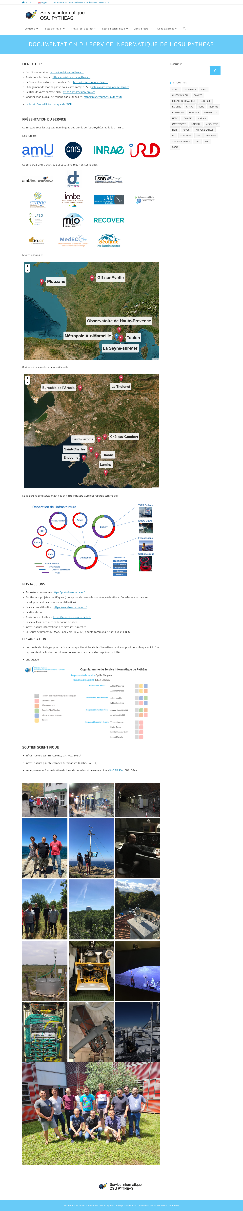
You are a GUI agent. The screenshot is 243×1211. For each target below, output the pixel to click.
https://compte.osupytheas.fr (90, 82)
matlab (202, 118)
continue (205, 101)
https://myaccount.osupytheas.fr (103, 97)
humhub (213, 107)
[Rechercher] (215, 70)
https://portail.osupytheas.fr (67, 72)
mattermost (179, 124)
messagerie (212, 124)
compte (198, 95)
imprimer (194, 112)
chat (203, 89)
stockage (211, 135)
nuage (186, 130)
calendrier (190, 89)
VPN (197, 141)
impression (178, 112)
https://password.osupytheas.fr (110, 87)
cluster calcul (180, 95)
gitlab (189, 107)
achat (175, 89)
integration (210, 112)
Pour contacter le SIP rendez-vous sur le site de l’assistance (81, 2)
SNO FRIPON (116, 770)
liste (175, 118)
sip (173, 135)
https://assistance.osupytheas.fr (71, 77)
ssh (198, 135)
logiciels (188, 118)
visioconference (181, 141)
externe (176, 107)
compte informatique (183, 101)
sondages (186, 135)
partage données (204, 130)
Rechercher (176, 63)
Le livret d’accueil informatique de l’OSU (49, 104)
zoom (175, 147)
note (175, 130)
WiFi (207, 141)
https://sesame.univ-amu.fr (79, 92)
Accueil (28, 2)
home (201, 107)
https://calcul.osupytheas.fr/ (70, 607)
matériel (195, 124)
